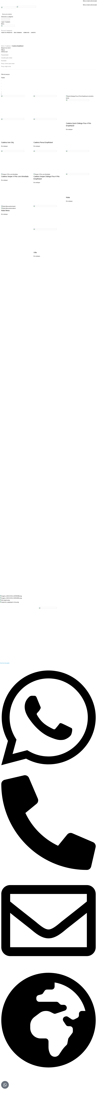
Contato (2, 643)
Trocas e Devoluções (5, 648)
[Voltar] (3, 35)
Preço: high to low (6, 66)
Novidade (3, 60)
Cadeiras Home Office (5, 625)
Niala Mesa (5, 210)
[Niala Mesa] (8, 206)
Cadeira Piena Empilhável (43, 142)
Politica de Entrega (4, 651)
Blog (1, 659)
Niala (68, 197)
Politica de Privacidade (5, 656)
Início (2, 46)
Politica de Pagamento (5, 654)
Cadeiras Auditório (4, 633)
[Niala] (77, 161)
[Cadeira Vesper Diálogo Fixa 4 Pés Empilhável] (45, 161)
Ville (35, 252)
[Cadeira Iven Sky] (12, 106)
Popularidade (4, 55)
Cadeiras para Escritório (6, 628)
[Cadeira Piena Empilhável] (45, 106)
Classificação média (6, 58)
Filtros (3, 50)
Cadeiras (8, 46)
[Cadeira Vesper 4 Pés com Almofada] (12, 161)
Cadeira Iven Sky (7, 142)
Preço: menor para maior (8, 63)
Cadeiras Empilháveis (5, 631)
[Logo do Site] (9, 9)
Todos (3, 77)
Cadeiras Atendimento (5, 636)
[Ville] (45, 216)
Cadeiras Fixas (3, 623)
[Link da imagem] (48, 610)
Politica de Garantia (4, 646)
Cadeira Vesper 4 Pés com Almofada (14, 176)
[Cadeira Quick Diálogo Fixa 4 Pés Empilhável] (81, 97)
